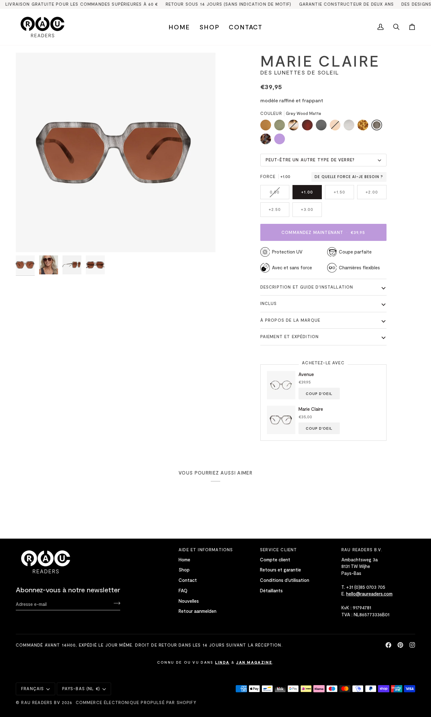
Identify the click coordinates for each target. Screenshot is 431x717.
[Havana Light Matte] (309, 127)
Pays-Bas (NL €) (81, 688)
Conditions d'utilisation (284, 580)
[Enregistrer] (115, 603)
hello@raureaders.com (369, 593)
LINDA (222, 662)
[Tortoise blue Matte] (267, 140)
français (32, 688)
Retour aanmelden (197, 611)
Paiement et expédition (289, 336)
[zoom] (27, 240)
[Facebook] (388, 645)
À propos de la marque (290, 320)
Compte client (275, 559)
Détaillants (271, 590)
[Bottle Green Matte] (281, 127)
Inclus (268, 303)
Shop (184, 569)
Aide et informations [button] (206, 549)
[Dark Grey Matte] (323, 127)
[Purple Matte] (279, 140)
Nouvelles (189, 601)
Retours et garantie (280, 569)
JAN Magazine (254, 662)
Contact (188, 580)
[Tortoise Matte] (295, 127)
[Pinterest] (400, 645)
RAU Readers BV (40, 702)
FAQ (183, 590)
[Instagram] (412, 645)
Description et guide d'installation (306, 287)
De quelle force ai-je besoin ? (349, 176)
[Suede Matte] (267, 127)
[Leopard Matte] (364, 127)
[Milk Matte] (350, 127)
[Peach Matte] (337, 127)
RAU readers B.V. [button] (361, 549)
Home (184, 559)
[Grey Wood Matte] (378, 127)
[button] (209, 27)
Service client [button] (278, 549)
